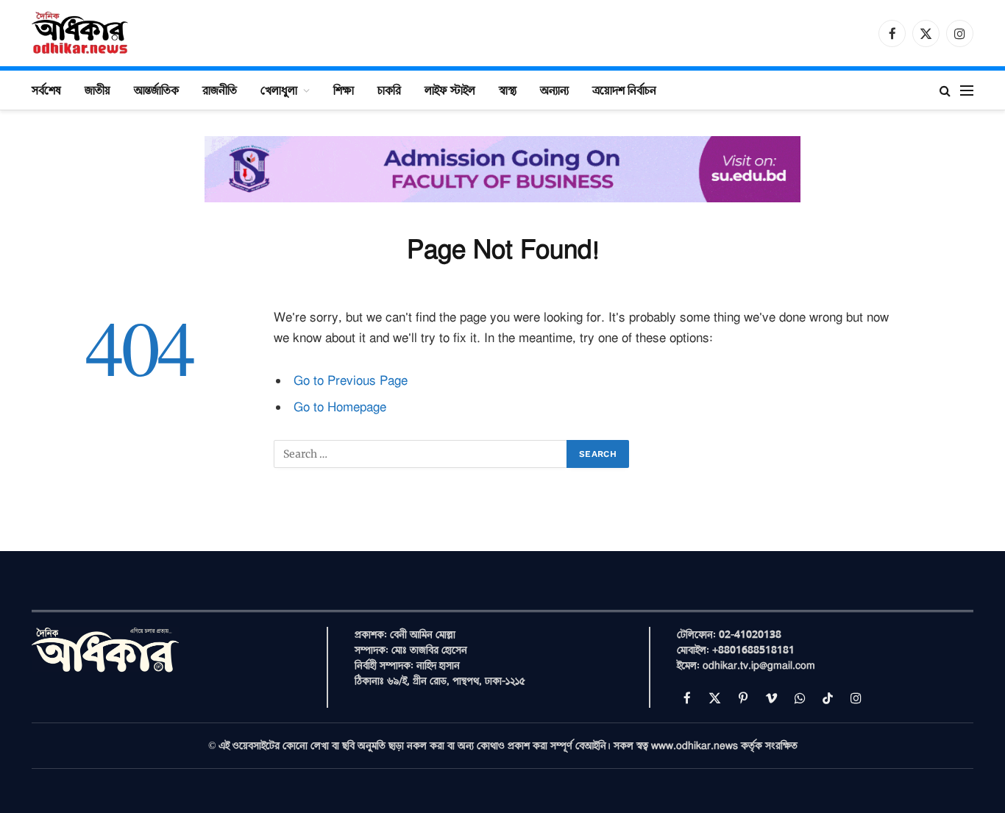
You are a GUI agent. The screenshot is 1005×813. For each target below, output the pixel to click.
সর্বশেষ (46, 90)
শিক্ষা (343, 90)
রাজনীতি (219, 90)
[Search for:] (421, 454)
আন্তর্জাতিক (156, 90)
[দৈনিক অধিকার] (81, 33)
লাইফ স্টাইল (450, 90)
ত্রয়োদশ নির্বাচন (624, 90)
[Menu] (966, 90)
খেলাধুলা (278, 90)
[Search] (945, 90)
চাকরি (389, 90)
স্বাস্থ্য (507, 90)
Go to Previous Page (351, 380)
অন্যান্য (554, 90)
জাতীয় (97, 90)
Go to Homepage (340, 407)
